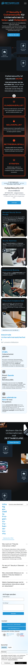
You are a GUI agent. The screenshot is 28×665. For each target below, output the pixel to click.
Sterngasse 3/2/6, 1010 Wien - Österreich (10, 631)
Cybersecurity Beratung (11, 270)
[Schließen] (26, 655)
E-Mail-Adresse (6, 596)
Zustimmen (20, 663)
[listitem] (14, 106)
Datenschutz (3, 651)
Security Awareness (10, 241)
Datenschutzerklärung (12, 659)
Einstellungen (7, 663)
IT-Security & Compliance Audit (13, 301)
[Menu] (25, 3)
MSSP (4, 499)
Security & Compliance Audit (24, 478)
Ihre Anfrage (6, 603)
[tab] (8, 538)
